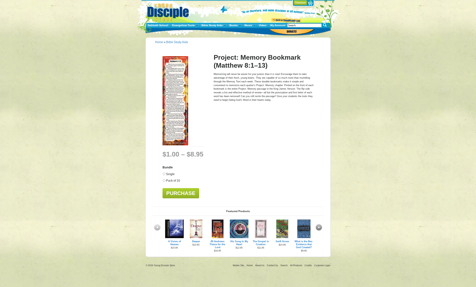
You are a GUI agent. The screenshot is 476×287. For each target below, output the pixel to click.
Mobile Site (238, 265)
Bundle (168, 167)
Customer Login (322, 265)
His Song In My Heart (239, 243)
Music (248, 25)
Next (319, 227)
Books (233, 25)
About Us (260, 265)
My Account (277, 25)
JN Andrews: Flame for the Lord (217, 244)
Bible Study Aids (212, 25)
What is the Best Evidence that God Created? (304, 244)
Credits (308, 265)
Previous (157, 227)
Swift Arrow (282, 241)
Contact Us (273, 265)
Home (159, 42)
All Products (296, 265)
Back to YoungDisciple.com (285, 20)
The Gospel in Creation (261, 243)
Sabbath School (158, 25)
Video (262, 25)
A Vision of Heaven (174, 243)
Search (284, 265)
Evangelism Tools (183, 25)
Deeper (196, 241)
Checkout (300, 2)
